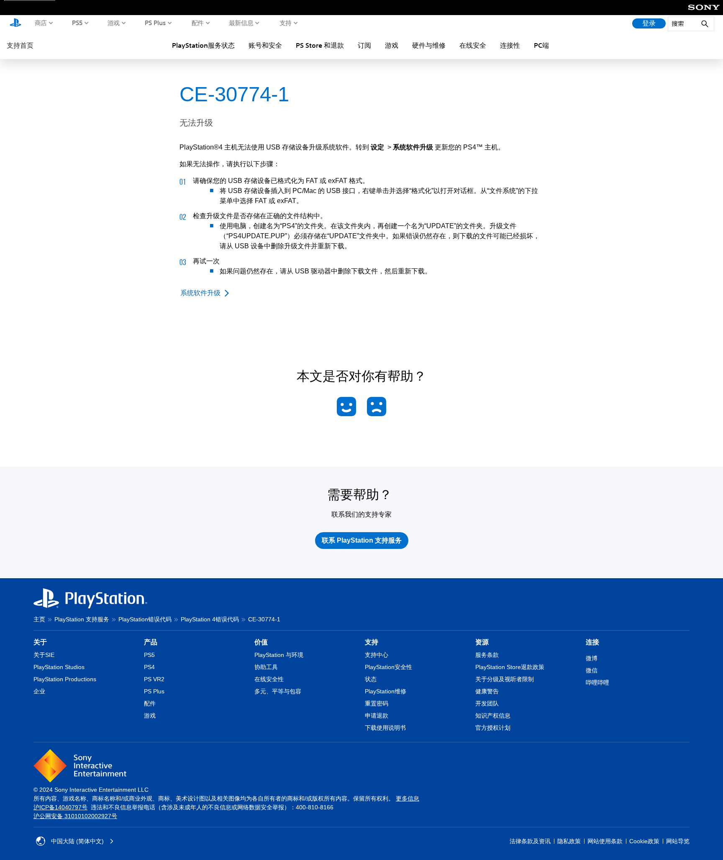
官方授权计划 (492, 727)
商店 (41, 22)
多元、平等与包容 (277, 691)
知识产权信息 (492, 715)
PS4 (149, 667)
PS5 (77, 22)
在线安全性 (269, 679)
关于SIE (43, 654)
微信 (591, 670)
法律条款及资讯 (530, 841)
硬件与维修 (429, 45)
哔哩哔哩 (597, 682)
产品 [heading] (150, 642)
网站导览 (678, 841)
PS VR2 (154, 679)
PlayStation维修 (385, 691)
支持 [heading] (371, 642)
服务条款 (487, 654)
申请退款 (376, 715)
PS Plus (155, 22)
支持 (285, 22)
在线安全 (472, 45)
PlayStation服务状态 (203, 45)
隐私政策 (569, 841)
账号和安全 (265, 45)
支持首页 (20, 45)
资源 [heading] (482, 642)
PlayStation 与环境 (278, 654)
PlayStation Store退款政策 (509, 667)
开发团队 (487, 703)
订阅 (364, 45)
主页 (39, 619)
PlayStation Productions (64, 679)
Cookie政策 (644, 841)
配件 (198, 22)
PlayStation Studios (59, 667)
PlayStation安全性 (388, 667)
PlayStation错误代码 (145, 619)
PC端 (541, 45)
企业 (39, 691)
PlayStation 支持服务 (81, 619)
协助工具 (266, 667)
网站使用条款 (605, 841)
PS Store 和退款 (320, 45)
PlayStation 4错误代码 (210, 619)
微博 (591, 658)
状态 (371, 679)
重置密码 (376, 703)
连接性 (510, 45)
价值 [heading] (261, 642)
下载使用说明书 (385, 727)
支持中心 (376, 654)
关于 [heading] (40, 642)
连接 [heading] (592, 642)
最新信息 (241, 22)
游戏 (114, 22)
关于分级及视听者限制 (504, 679)
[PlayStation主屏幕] (15, 23)
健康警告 (487, 691)
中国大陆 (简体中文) (77, 841)
